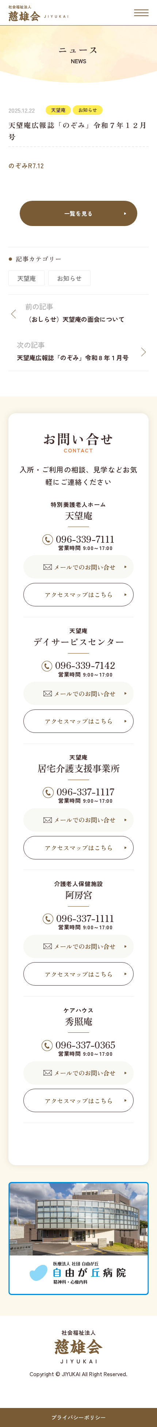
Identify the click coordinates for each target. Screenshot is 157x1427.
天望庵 (26, 278)
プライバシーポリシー (78, 1417)
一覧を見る (78, 213)
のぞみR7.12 (26, 165)
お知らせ (69, 278)
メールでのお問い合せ (85, 567)
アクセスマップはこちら (79, 594)
